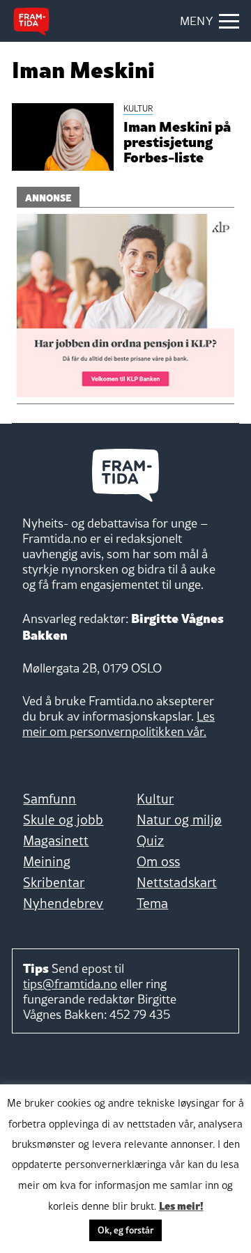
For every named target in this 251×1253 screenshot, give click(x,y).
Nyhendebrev (63, 903)
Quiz (150, 840)
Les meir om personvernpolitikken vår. (118, 723)
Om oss (158, 861)
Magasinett (56, 840)
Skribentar (53, 882)
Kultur (155, 799)
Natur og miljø (179, 819)
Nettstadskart (177, 882)
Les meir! (181, 1205)
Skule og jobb (63, 819)
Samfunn (49, 799)
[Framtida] (31, 22)
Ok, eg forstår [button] (125, 1230)
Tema (152, 903)
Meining (46, 861)
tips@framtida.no (70, 983)
